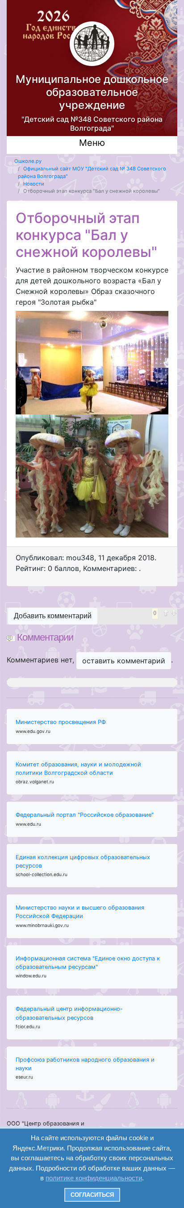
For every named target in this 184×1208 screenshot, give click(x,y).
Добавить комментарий (53, 616)
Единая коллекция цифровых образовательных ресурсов (83, 861)
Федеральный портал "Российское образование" (85, 814)
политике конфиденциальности (94, 1178)
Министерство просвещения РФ (61, 722)
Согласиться (92, 1194)
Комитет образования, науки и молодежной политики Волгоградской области (78, 768)
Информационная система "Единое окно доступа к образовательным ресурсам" (88, 962)
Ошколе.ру (28, 161)
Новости (33, 184)
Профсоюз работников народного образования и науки (85, 1063)
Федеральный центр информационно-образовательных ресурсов (69, 1013)
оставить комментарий (123, 660)
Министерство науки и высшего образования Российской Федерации (80, 911)
